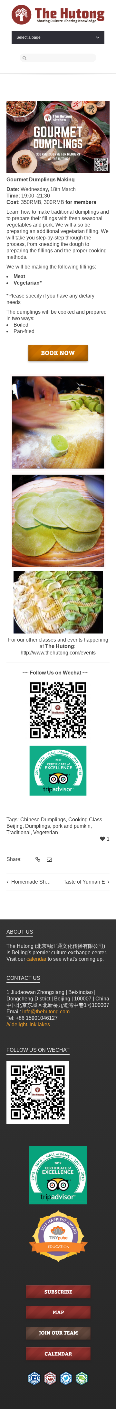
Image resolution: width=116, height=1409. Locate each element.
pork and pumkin (72, 826)
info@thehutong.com (46, 1011)
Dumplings (37, 826)
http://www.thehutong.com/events (58, 652)
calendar (36, 959)
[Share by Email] (48, 860)
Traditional (18, 832)
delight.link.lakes (28, 1024)
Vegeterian (45, 832)
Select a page (28, 37)
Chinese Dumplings (43, 819)
